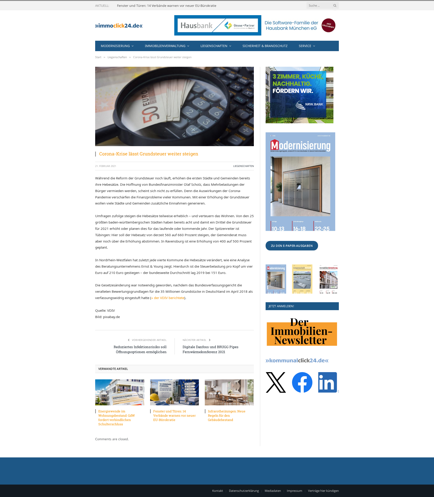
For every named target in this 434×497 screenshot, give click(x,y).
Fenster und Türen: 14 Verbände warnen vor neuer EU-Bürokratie (166, 6)
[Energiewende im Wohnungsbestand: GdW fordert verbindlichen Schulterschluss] (119, 392)
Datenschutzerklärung (244, 491)
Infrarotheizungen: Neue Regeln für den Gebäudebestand (226, 415)
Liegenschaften (213, 46)
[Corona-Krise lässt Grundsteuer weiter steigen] (174, 106)
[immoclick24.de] (118, 25)
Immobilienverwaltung (165, 46)
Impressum (294, 491)
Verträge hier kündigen (323, 491)
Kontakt (217, 491)
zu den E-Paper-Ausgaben (292, 246)
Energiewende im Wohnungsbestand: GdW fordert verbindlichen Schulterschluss (116, 417)
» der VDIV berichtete (167, 297)
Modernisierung (115, 46)
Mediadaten (273, 491)
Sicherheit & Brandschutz (265, 46)
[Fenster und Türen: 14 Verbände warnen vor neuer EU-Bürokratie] (174, 392)
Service (305, 46)
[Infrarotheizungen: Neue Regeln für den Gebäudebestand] (229, 392)
